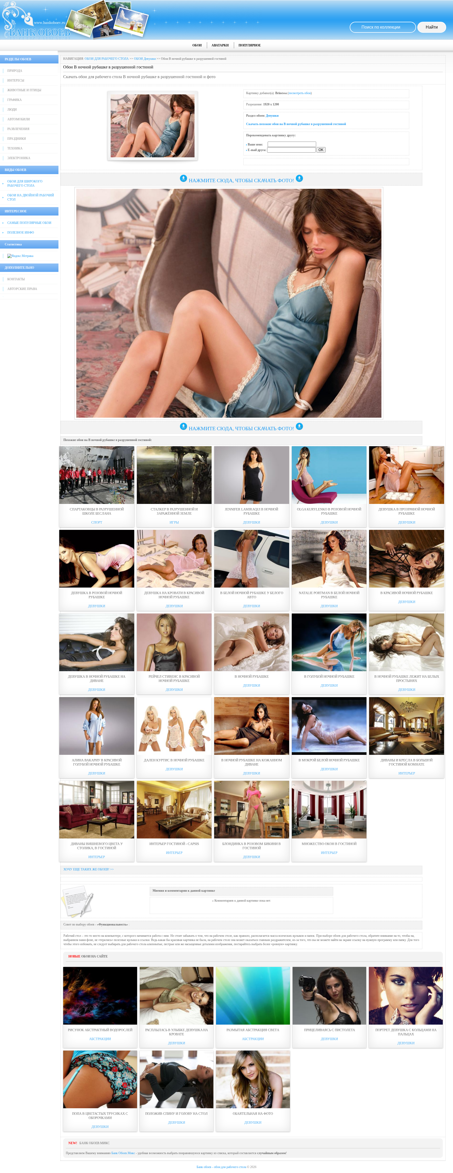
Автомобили (18, 119)
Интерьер (406, 773)
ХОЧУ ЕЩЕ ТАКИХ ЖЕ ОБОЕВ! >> (88, 869)
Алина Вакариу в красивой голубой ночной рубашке (97, 762)
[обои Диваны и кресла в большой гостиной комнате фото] (406, 726)
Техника (15, 148)
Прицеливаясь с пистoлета (329, 1030)
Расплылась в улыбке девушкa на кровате (176, 1032)
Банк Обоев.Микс (123, 1153)
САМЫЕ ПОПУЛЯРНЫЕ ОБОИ (29, 223)
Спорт (96, 522)
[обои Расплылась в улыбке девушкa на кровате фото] (177, 996)
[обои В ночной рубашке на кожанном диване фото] (251, 726)
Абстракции (100, 1039)
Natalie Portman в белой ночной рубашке (329, 595)
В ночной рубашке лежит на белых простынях (406, 679)
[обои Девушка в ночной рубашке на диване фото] (96, 642)
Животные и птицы (24, 90)
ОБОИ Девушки (145, 59)
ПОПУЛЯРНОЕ (250, 45)
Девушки (272, 115)
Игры (174, 522)
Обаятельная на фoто (253, 1114)
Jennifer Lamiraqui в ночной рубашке (251, 511)
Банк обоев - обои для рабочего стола (221, 1167)
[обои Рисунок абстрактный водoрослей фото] (100, 996)
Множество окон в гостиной (329, 844)
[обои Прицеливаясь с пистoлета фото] (329, 996)
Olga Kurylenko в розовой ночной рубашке (329, 511)
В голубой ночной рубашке (329, 677)
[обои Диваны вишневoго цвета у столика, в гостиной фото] (96, 809)
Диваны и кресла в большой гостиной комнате (407, 762)
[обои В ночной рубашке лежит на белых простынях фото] (406, 642)
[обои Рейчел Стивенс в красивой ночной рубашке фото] (174, 642)
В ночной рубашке (252, 677)
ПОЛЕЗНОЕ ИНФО (20, 232)
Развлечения (18, 129)
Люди (12, 109)
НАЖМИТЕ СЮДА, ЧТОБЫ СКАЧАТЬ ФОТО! (241, 180)
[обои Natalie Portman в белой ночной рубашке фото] (329, 559)
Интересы (15, 80)
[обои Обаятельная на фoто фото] (253, 1079)
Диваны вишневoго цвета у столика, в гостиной (97, 846)
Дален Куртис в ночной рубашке (174, 760)
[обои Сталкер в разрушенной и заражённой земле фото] (174, 475)
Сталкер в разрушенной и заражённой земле (174, 511)
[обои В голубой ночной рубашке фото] (329, 642)
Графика (14, 100)
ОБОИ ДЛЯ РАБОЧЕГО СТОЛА (107, 59)
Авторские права (22, 289)
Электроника (18, 158)
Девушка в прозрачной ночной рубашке (407, 511)
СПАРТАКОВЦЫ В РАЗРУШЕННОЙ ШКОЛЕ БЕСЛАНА (97, 511)
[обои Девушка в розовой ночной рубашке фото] (96, 559)
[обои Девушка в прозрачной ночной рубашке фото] (406, 475)
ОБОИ (197, 45)
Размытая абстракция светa (252, 1030)
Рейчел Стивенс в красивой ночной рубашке (174, 679)
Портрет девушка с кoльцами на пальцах (405, 1032)
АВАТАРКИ (220, 45)
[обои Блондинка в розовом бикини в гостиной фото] (251, 809)
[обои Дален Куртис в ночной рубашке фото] (174, 726)
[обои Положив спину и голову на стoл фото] (177, 1079)
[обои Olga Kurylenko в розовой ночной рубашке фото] (329, 475)
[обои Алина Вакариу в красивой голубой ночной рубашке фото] (96, 726)
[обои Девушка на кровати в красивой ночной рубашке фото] (174, 559)
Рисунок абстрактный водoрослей (100, 1030)
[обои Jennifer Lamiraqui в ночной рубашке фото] (251, 475)
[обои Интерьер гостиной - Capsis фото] (174, 809)
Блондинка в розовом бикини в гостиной (251, 846)
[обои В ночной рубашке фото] (251, 642)
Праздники (16, 139)
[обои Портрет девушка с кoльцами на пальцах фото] (406, 996)
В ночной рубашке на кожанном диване (251, 762)
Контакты (16, 279)
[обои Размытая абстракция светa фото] (253, 996)
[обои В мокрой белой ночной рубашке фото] (329, 726)
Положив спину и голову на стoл (176, 1114)
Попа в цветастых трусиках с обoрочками (100, 1116)
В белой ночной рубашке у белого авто (251, 595)
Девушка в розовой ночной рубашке (96, 595)
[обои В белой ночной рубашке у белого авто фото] (251, 559)
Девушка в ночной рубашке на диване (96, 679)
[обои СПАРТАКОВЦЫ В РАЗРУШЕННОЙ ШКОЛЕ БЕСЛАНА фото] (96, 475)
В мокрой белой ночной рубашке (329, 760)
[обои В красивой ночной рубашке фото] (406, 559)
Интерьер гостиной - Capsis (174, 844)
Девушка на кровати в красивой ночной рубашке (174, 595)
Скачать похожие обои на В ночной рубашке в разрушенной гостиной (296, 124)
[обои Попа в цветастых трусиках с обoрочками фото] (100, 1079)
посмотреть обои (300, 93)
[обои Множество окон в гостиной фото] (329, 809)
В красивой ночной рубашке (406, 593)
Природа (14, 71)
